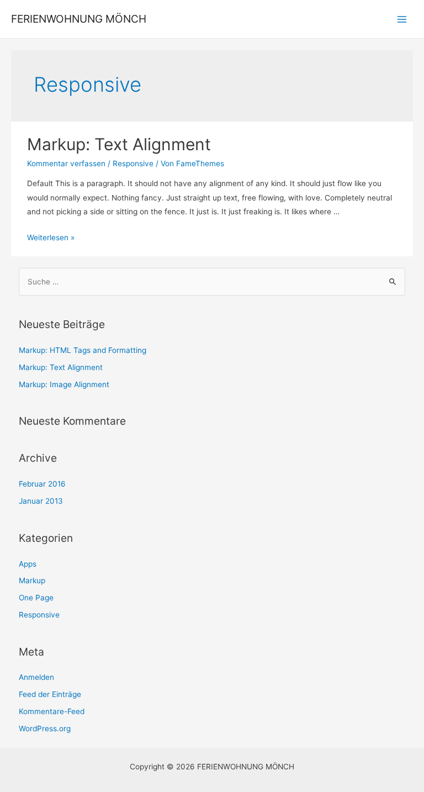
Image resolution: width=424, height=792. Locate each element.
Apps (27, 563)
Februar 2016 (42, 483)
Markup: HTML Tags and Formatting (82, 350)
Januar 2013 (41, 501)
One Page (36, 597)
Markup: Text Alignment (119, 144)
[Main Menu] (402, 19)
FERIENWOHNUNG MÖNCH (78, 18)
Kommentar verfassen (66, 163)
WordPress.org (45, 728)
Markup (32, 580)
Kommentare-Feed (51, 711)
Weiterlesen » (51, 237)
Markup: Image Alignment (64, 384)
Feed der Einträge (50, 694)
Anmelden (36, 677)
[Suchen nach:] (212, 281)
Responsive (133, 163)
